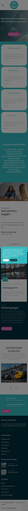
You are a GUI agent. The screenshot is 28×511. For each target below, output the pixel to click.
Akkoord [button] (6, 260)
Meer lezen (13, 260)
